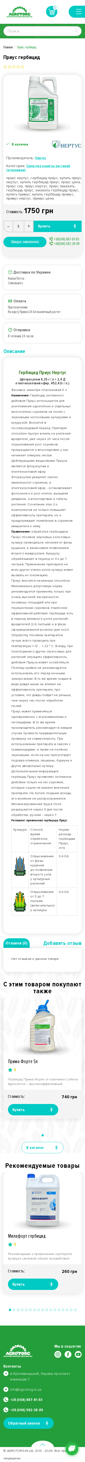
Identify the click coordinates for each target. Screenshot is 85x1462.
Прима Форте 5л (23, 1061)
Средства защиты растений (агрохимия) (38, 168)
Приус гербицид (26, 47)
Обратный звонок (24, 1423)
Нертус (40, 158)
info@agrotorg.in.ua (25, 1389)
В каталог (35, 1147)
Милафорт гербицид (27, 1236)
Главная (8, 47)
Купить (18, 1109)
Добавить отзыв (62, 943)
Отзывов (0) (16, 943)
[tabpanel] (42, 1058)
